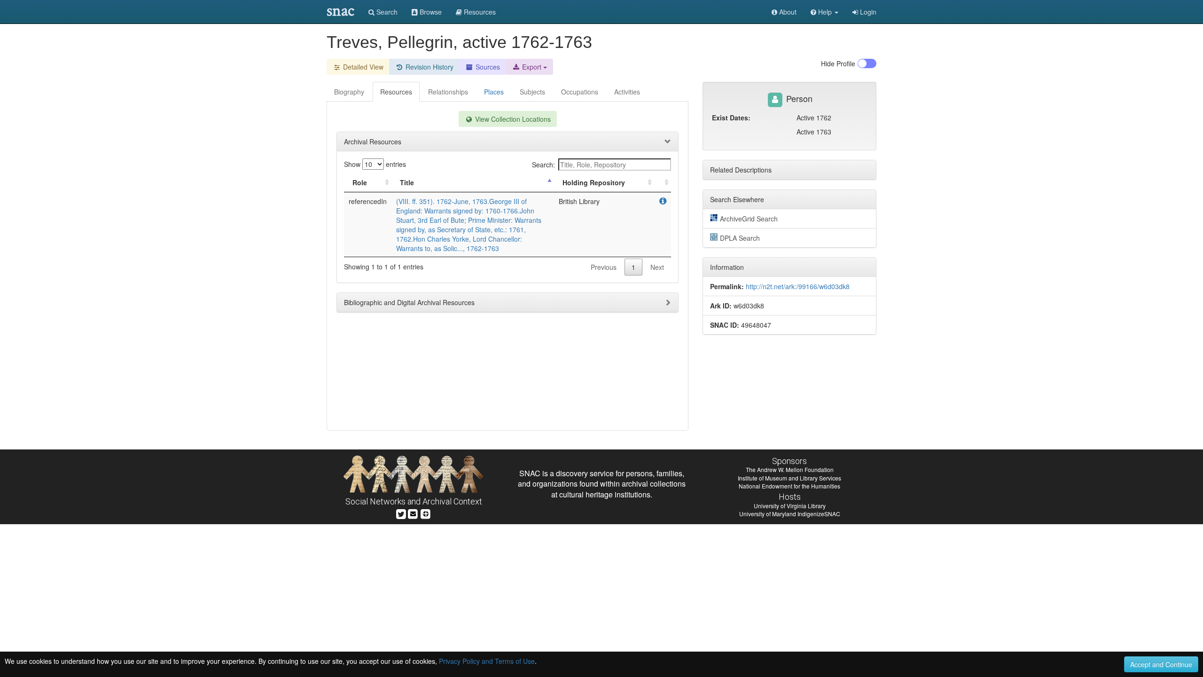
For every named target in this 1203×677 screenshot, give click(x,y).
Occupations (579, 91)
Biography (349, 91)
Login (867, 11)
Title (407, 182)
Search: (543, 164)
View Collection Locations (512, 119)
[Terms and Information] (425, 513)
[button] (824, 12)
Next (657, 267)
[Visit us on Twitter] (401, 513)
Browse (430, 11)
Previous (604, 267)
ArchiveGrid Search (749, 218)
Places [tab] (494, 91)
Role (359, 182)
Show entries (375, 164)
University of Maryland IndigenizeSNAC (789, 514)
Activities (627, 91)
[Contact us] (413, 513)
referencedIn (368, 201)
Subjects (532, 91)
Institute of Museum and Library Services (789, 478)
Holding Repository (593, 182)
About (787, 11)
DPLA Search (740, 238)
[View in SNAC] (662, 201)
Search (386, 11)
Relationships (448, 91)
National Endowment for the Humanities (789, 486)
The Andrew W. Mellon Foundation (790, 469)
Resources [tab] (396, 91)
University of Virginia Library (790, 506)
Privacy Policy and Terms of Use (487, 661)
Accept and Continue (1161, 664)
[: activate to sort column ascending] (662, 182)
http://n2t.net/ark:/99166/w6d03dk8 (798, 286)
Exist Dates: (731, 117)
